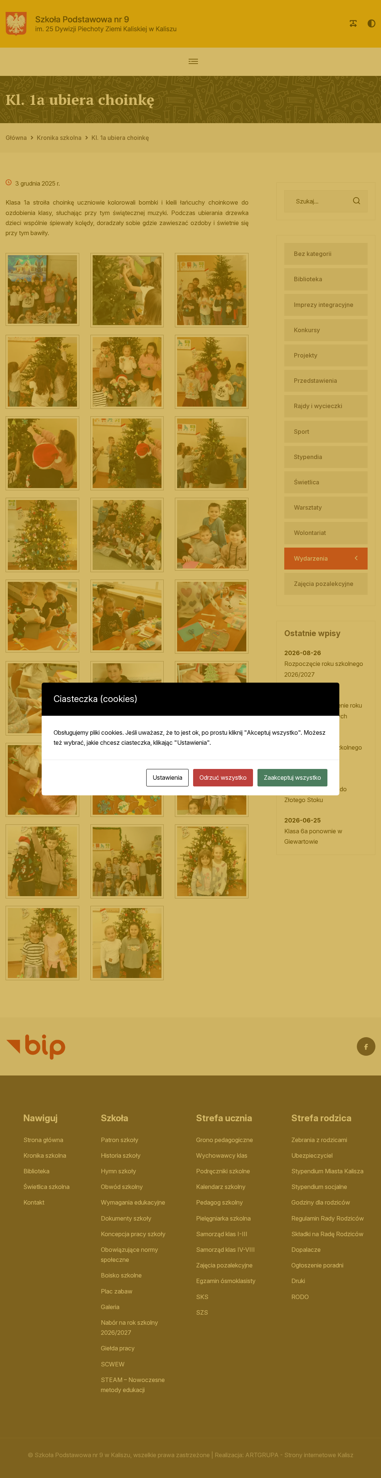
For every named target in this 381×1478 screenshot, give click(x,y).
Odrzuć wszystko (223, 777)
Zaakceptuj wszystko (292, 777)
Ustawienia (167, 777)
